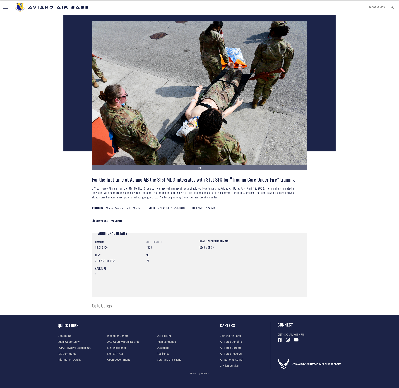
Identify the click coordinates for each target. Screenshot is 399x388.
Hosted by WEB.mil (199, 373)
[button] (5, 7)
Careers (227, 325)
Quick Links (68, 325)
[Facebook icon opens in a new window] (279, 340)
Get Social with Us (291, 334)
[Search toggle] (392, 7)
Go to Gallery (102, 305)
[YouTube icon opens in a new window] (296, 340)
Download (101, 221)
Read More (206, 247)
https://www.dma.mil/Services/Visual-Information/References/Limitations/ (236, 267)
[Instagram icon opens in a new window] (288, 340)
